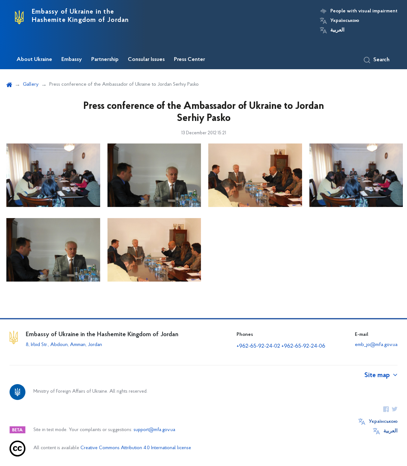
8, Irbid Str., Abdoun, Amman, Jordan (64, 344)
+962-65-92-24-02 (258, 346)
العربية (337, 30)
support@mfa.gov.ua (154, 430)
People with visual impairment (363, 11)
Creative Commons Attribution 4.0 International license (135, 448)
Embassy (71, 60)
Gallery (30, 84)
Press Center (189, 60)
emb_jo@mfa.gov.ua (376, 344)
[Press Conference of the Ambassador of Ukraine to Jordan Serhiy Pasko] (356, 175)
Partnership (105, 60)
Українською (344, 20)
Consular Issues (146, 60)
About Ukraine (34, 60)
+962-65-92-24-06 (303, 346)
